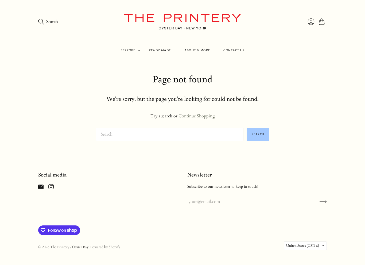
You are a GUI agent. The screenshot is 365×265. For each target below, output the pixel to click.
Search (258, 134)
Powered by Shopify (105, 247)
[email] (41, 188)
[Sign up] (323, 201)
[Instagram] (51, 188)
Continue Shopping (196, 116)
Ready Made (160, 50)
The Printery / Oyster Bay (69, 247)
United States (302, 245)
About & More (197, 50)
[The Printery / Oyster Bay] (182, 21)
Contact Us (233, 50)
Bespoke (128, 50)
